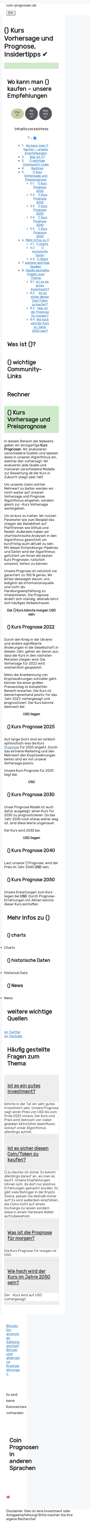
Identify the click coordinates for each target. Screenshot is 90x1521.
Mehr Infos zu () (37, 240)
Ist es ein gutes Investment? (40, 285)
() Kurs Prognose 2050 (40, 232)
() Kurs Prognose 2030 (40, 210)
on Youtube (13, 1036)
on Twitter (12, 1032)
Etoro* (17, 114)
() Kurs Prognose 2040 (40, 221)
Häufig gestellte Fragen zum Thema (37, 274)
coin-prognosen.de (21, 5)
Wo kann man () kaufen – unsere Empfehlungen (36, 149)
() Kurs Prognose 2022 (40, 187)
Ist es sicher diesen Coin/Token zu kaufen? (40, 298)
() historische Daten (40, 251)
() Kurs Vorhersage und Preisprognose (35, 175)
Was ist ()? (37, 157)
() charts (42, 244)
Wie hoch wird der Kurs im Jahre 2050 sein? (40, 325)
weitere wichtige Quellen (37, 264)
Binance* (31, 113)
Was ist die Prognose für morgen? (40, 312)
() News (42, 259)
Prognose (11, 747)
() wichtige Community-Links (36, 162)
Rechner (37, 168)
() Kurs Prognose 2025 (40, 198)
